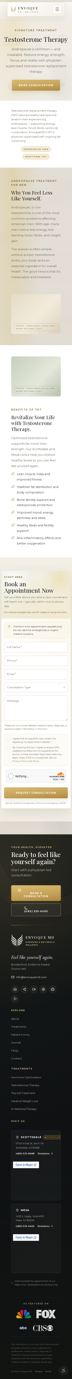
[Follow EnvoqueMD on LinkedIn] (52, 989)
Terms (36, 761)
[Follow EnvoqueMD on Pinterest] (15, 999)
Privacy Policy (19, 761)
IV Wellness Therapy (24, 1108)
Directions (44, 1153)
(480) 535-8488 (25, 1153)
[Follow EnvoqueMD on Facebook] (24, 989)
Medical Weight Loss (24, 1101)
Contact (16, 1058)
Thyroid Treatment (23, 1093)
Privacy (38, 1371)
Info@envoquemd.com (31, 977)
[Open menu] (57, 9)
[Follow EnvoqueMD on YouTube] (34, 989)
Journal (16, 1042)
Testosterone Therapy (25, 1085)
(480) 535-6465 (25, 1226)
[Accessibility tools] (63, 1370)
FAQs (14, 1050)
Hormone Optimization (26, 1077)
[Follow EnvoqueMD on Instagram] (15, 989)
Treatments (18, 1026)
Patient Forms (20, 1034)
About (15, 1018)
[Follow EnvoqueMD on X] (43, 989)
